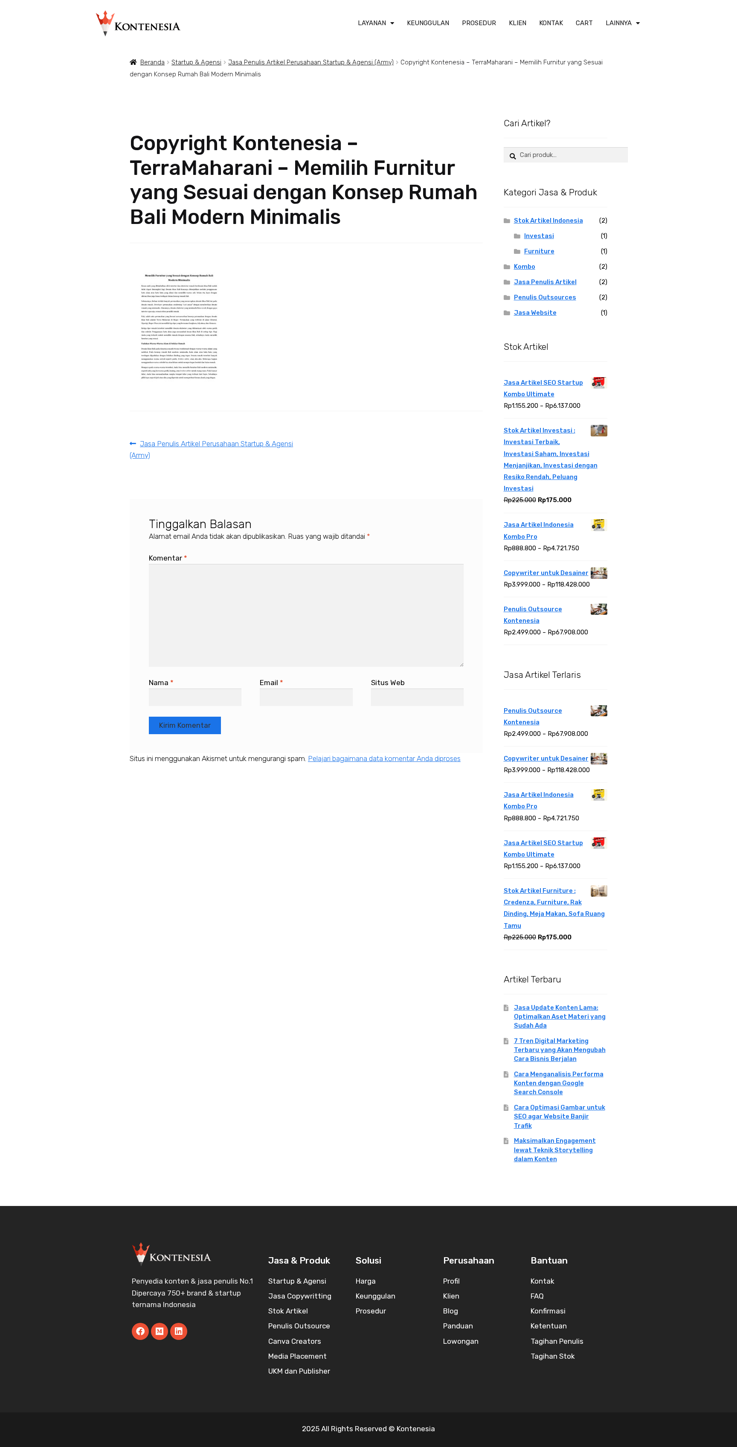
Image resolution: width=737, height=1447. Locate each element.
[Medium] (159, 1331)
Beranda (152, 62)
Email (271, 682)
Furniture (539, 251)
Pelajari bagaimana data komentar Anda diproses (384, 758)
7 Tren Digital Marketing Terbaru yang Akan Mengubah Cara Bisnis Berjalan (560, 1050)
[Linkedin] (178, 1331)
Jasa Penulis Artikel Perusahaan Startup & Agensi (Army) (311, 62)
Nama (161, 682)
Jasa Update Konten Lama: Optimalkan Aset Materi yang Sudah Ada (560, 1016)
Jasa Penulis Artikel (545, 282)
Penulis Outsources (545, 297)
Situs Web (388, 682)
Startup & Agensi (196, 62)
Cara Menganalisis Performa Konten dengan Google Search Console (559, 1083)
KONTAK (551, 23)
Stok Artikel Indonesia (548, 220)
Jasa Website (535, 313)
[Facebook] (140, 1331)
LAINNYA (619, 23)
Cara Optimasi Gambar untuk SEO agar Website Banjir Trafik (559, 1116)
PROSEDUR (479, 23)
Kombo (524, 266)
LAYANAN (372, 23)
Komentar (168, 558)
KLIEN (517, 23)
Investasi (539, 236)
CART (584, 23)
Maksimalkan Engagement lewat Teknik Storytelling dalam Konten (555, 1149)
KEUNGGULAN (428, 23)
